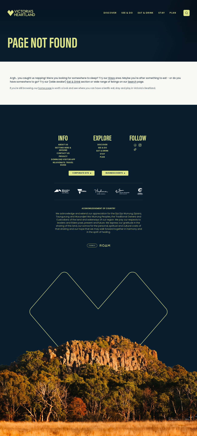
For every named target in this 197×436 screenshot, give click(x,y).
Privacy (63, 156)
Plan (102, 157)
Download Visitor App (63, 159)
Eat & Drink (102, 151)
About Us (63, 145)
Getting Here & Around (63, 149)
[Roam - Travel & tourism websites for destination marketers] (105, 245)
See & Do (102, 148)
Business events (114, 173)
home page (45, 88)
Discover (102, 145)
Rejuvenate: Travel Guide (63, 163)
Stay (102, 154)
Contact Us (63, 153)
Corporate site (80, 173)
